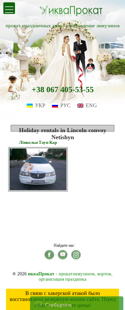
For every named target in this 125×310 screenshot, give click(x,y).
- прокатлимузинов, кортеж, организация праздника (70, 276)
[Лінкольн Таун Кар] (38, 190)
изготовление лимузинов (93, 25)
